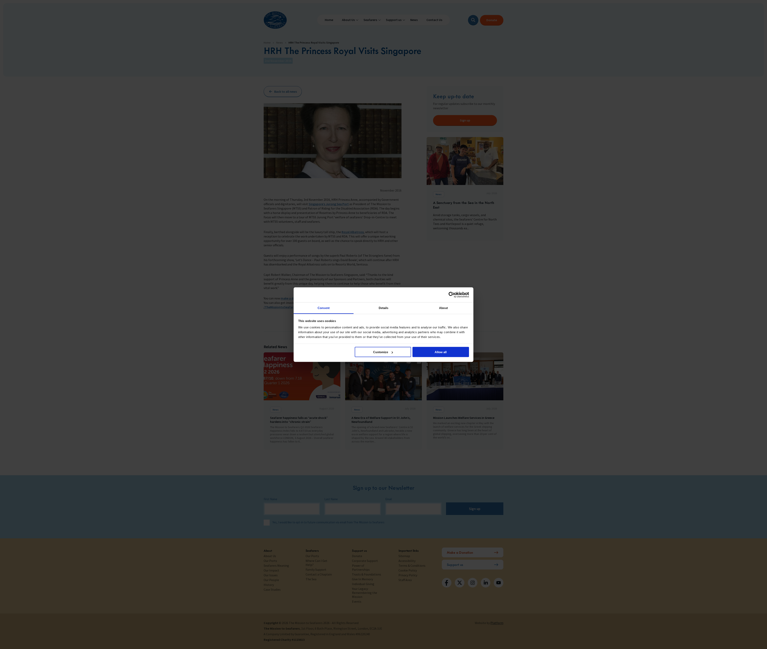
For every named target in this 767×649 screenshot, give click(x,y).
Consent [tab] (324, 307)
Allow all (441, 352)
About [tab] (443, 307)
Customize (380, 352)
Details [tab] (383, 307)
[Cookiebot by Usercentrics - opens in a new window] (451, 295)
